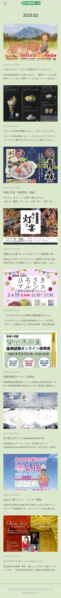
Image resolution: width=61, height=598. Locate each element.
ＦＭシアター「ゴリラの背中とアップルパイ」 (28, 69)
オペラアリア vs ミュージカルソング (23, 561)
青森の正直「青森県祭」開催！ (20, 192)
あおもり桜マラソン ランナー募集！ (23, 499)
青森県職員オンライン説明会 (18, 376)
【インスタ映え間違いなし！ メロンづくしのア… (29, 130)
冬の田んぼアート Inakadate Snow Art (23, 438)
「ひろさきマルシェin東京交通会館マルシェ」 (28, 315)
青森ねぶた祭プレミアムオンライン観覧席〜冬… (29, 253)
